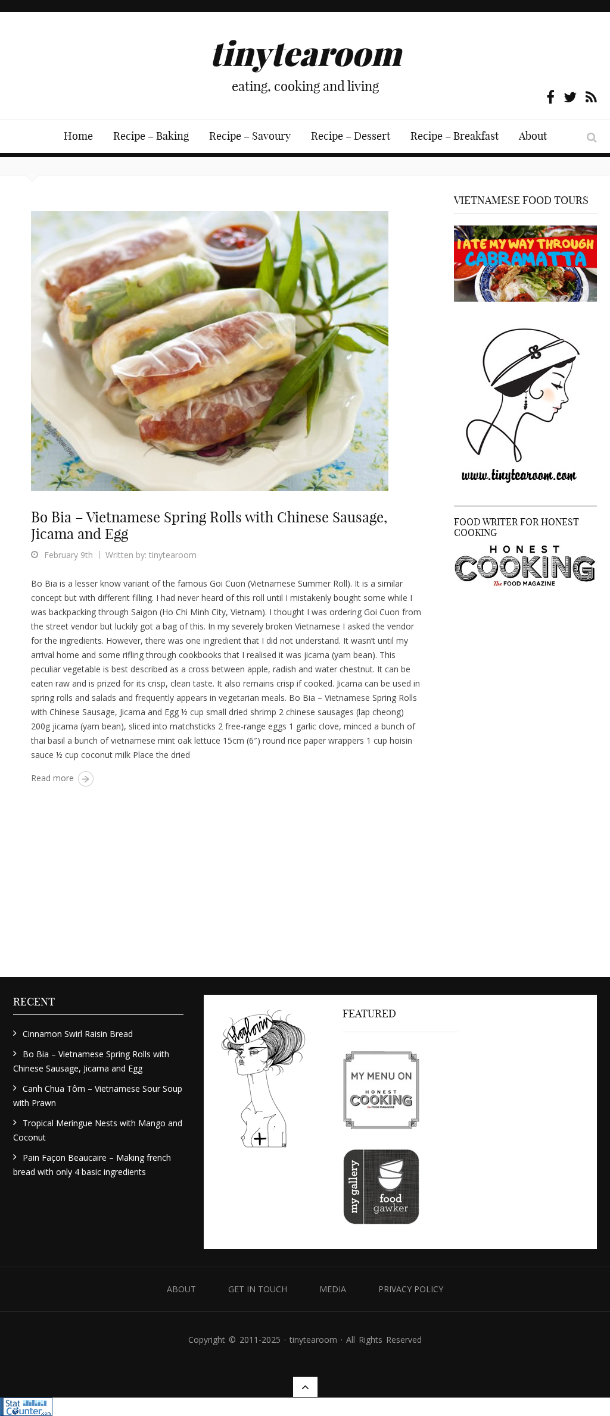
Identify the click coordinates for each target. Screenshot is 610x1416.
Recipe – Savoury (250, 136)
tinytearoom (173, 554)
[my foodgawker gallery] (381, 1187)
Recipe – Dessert (350, 136)
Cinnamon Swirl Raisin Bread (78, 1033)
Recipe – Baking (151, 136)
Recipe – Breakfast (454, 136)
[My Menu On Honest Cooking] (381, 1089)
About (533, 136)
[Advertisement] (525, 786)
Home (78, 136)
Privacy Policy (410, 1289)
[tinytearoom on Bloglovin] (263, 1082)
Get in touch (257, 1289)
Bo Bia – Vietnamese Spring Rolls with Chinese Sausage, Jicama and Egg (209, 525)
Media (332, 1289)
